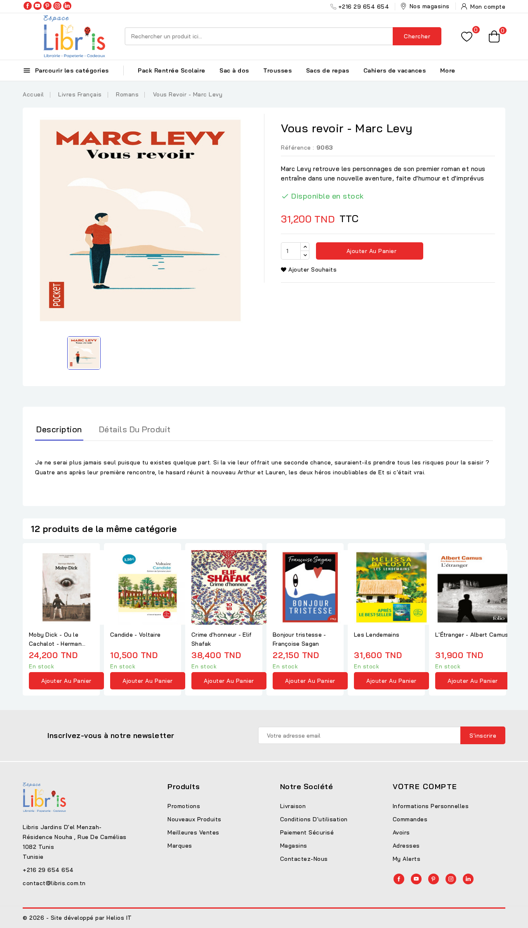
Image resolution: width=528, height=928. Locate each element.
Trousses (277, 70)
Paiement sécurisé (307, 832)
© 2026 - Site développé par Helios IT (77, 917)
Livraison (293, 806)
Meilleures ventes (193, 832)
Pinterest (47, 6)
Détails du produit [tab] (135, 429)
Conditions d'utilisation (314, 819)
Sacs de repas (327, 70)
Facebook (28, 6)
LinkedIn (67, 6)
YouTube (37, 6)
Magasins (293, 845)
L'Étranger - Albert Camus (472, 634)
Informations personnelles (431, 806)
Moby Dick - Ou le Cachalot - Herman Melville (55, 639)
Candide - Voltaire (135, 634)
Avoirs (401, 832)
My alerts (407, 858)
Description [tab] (59, 429)
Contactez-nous (304, 858)
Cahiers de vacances (394, 70)
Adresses (406, 845)
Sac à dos (234, 70)
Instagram (57, 6)
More (447, 70)
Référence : (297, 147)
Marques (179, 845)
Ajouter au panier (370, 251)
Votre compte (425, 786)
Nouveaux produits (194, 819)
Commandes (410, 819)
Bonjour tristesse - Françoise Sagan (299, 639)
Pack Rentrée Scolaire (171, 70)
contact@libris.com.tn (54, 883)
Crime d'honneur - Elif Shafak (221, 639)
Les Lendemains (376, 634)
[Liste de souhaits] (466, 36)
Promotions (183, 806)
